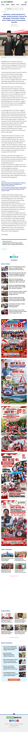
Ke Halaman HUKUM (13, 637)
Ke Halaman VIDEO (14, 575)
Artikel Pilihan (5, 611)
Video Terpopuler (6, 549)
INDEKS (13, 4)
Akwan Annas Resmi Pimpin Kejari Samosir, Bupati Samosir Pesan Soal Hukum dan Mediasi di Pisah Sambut (10, 667)
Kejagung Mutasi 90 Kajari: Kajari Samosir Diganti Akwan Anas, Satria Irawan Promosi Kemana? (6, 621)
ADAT (17, 4)
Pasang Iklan (11, 723)
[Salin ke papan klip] (17, 257)
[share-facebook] (11, 257)
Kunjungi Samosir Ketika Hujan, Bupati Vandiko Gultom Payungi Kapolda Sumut (13, 243)
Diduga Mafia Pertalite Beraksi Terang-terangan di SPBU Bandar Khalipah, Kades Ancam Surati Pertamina (6, 632)
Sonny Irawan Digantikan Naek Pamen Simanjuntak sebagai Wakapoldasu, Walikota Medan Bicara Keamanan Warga (10, 648)
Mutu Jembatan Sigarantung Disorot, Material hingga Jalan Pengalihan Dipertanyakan (10, 655)
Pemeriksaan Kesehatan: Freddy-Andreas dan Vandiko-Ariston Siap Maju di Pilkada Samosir (21, 571)
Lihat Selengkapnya (14, 679)
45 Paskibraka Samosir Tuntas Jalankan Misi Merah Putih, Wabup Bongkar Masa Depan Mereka (10, 674)
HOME (2, 4)
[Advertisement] (14, 593)
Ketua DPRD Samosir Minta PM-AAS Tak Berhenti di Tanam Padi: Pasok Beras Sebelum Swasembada (10, 661)
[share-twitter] (13, 257)
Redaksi (6, 723)
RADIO (7, 4)
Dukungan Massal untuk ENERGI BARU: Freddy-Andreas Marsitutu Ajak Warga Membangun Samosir (7, 571)
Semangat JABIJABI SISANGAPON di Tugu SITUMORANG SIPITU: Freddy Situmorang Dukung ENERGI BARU (21, 559)
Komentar (15, 260)
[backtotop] (14, 714)
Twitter (15, 722)
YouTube (19, 722)
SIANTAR (4, 249)
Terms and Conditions (14, 725)
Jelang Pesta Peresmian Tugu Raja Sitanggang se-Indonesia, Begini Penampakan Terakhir (7, 559)
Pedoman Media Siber (19, 723)
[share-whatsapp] (15, 257)
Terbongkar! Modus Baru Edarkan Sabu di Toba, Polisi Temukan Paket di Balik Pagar (20, 621)
